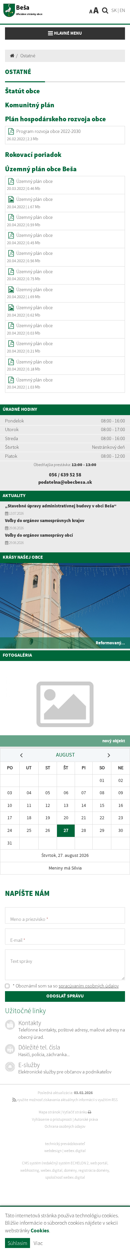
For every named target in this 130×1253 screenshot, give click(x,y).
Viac (38, 1243)
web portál (98, 1163)
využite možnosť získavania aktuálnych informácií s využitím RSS (67, 1099)
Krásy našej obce (23, 557)
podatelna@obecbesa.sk (65, 482)
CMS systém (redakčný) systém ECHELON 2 (55, 1163)
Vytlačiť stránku (75, 1112)
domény (70, 1170)
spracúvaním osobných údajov (89, 986)
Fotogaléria (17, 655)
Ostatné (27, 56)
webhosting (29, 1170)
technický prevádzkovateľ (65, 1143)
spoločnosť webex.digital (65, 1177)
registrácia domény (93, 1170)
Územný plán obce (34, 181)
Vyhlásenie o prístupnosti (52, 1119)
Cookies (40, 1230)
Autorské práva (86, 1119)
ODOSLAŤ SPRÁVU (65, 996)
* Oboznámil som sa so (65, 986)
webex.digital (75, 1150)
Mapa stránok (49, 1112)
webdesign (53, 1150)
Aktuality (14, 495)
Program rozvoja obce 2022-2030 (48, 131)
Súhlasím (17, 1243)
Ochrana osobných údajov (65, 1126)
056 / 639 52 (62, 475)
